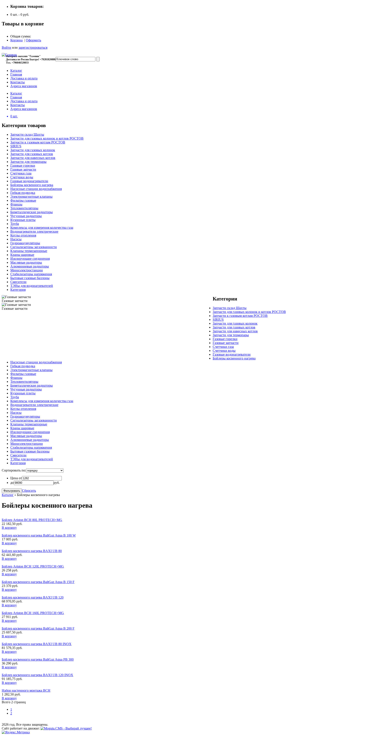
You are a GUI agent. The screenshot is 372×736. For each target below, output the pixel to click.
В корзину (9, 527)
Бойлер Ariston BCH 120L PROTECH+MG (33, 566)
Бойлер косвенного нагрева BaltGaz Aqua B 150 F (38, 582)
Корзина (16, 40)
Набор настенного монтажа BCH (26, 690)
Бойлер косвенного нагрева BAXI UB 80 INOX (36, 644)
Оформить (33, 40)
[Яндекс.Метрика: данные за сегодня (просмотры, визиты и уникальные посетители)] (16, 732)
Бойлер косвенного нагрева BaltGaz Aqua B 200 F (38, 628)
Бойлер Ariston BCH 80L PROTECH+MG (32, 520)
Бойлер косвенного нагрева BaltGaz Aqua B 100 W (39, 535)
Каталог (8, 495)
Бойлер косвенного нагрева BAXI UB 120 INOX (37, 675)
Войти (6, 47)
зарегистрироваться (33, 47)
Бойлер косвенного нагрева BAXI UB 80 (32, 551)
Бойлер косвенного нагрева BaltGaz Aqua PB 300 (38, 659)
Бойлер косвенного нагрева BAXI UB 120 (33, 597)
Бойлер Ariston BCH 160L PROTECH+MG (33, 613)
